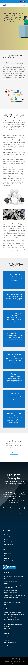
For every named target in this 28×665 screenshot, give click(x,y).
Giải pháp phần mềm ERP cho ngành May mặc (14, 595)
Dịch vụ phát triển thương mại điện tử (12, 617)
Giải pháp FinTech (8, 578)
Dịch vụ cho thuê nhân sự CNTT (11, 642)
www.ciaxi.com (20, 512)
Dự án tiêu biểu (7, 553)
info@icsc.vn (15, 502)
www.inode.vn (19, 510)
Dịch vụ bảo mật (8, 645)
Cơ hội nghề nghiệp (8, 536)
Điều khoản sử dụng (8, 544)
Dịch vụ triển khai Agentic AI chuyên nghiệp (14, 614)
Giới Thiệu (6, 534)
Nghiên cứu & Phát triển (9, 560)
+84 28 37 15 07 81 (18, 500)
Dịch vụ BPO (7, 628)
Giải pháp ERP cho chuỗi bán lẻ (11, 597)
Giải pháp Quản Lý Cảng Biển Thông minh (13, 576)
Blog (5, 555)
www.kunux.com (9, 513)
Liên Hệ (14, 452)
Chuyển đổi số (7, 558)
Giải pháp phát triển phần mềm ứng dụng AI (14, 612)
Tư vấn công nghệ (8, 640)
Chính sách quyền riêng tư (10, 541)
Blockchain (6, 583)
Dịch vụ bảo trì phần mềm (10, 622)
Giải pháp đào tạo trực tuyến (10, 590)
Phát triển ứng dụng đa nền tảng (11, 619)
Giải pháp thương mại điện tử (10, 592)
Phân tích (6, 631)
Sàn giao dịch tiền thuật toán (10, 581)
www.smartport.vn (8, 512)
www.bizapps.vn (18, 508)
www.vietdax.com (8, 510)
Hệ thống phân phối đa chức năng (11, 600)
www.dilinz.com (21, 513)
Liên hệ (6, 539)
